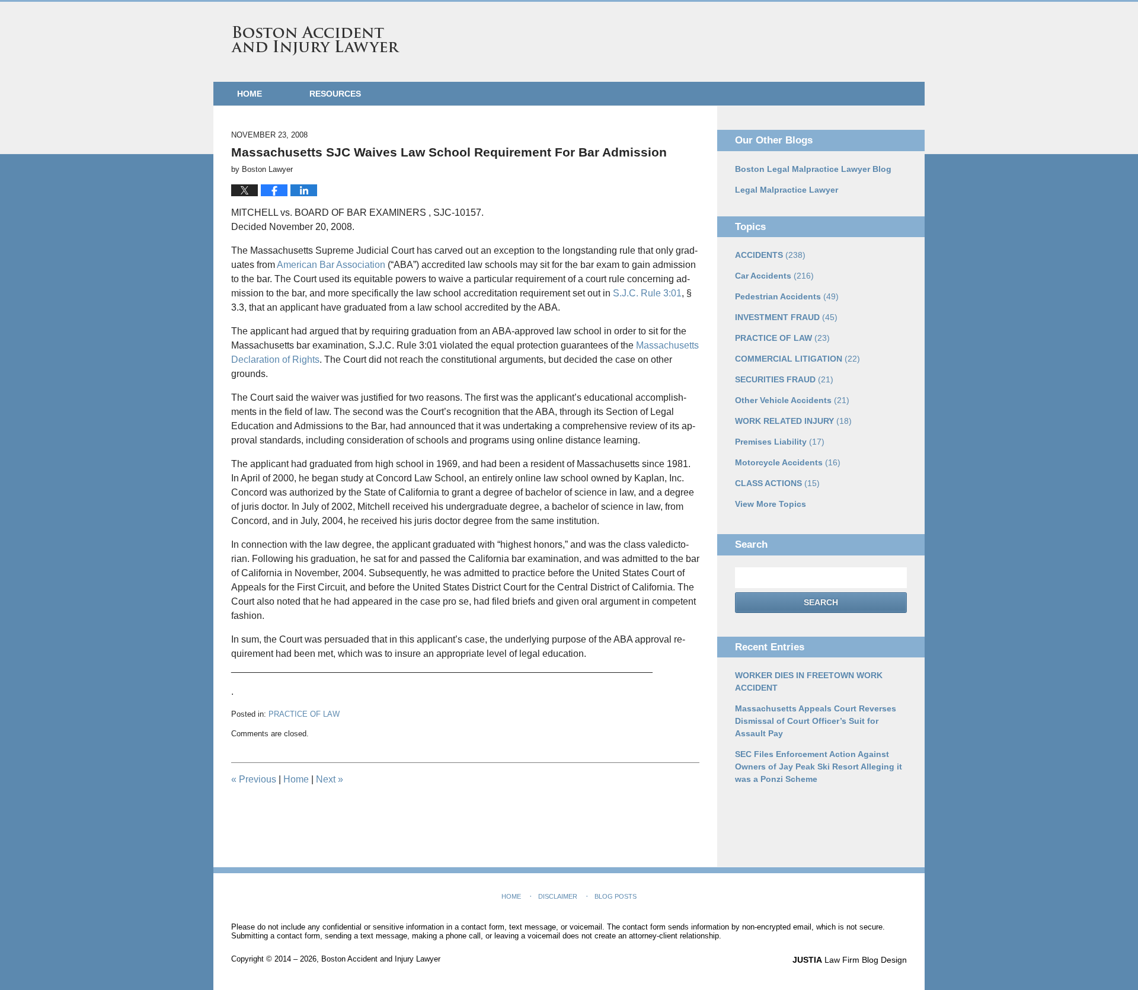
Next (329, 779)
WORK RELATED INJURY (793, 421)
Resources (335, 93)
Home (249, 93)
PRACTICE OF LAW (304, 714)
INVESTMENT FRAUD (786, 317)
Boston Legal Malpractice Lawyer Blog (813, 169)
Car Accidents (774, 275)
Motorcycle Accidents (787, 462)
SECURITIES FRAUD (784, 379)
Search (821, 602)
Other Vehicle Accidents (792, 400)
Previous (253, 779)
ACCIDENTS (770, 255)
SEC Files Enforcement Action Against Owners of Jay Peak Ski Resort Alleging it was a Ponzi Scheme (818, 766)
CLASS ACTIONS (777, 483)
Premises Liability (779, 441)
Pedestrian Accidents (787, 296)
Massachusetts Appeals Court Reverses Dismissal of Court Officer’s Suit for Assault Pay (815, 721)
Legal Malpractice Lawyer (786, 189)
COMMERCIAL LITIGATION (797, 358)
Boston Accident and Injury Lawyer (315, 41)
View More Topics (770, 504)
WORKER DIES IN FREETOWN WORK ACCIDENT (809, 681)
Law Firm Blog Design (849, 960)
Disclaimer (557, 896)
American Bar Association (332, 265)
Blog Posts (615, 896)
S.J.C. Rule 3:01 (647, 293)
